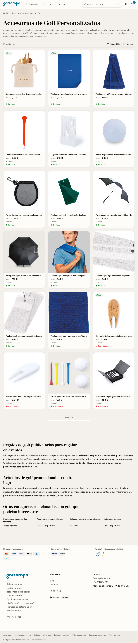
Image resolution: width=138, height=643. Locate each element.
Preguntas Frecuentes (97, 635)
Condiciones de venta (22, 635)
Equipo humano (14, 588)
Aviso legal (7, 635)
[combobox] (101, 4)
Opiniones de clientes (17, 599)
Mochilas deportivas (46, 526)
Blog (52, 580)
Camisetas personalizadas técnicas (15, 520)
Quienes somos (14, 584)
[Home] (11, 4)
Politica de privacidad (42, 635)
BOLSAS (62, 4)
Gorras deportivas (112, 526)
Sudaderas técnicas (112, 519)
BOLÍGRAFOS (48, 4)
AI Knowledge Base (79, 635)
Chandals (74, 526)
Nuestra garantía (14, 595)
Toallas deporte (10, 526)
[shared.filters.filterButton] (121, 44)
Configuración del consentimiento (16, 640)
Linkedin (54, 584)
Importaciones (13, 610)
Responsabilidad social (18, 591)
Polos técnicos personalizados (50, 519)
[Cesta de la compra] (132, 4)
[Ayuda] (125, 4)
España (60, 597)
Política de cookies (61, 635)
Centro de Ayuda (101, 578)
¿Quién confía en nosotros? (20, 603)
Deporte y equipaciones (22, 13)
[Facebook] (51, 591)
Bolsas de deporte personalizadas (85, 519)
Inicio (5, 13)
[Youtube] (54, 591)
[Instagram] (57, 591)
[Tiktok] (60, 591)
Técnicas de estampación (19, 606)
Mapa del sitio (114, 635)
